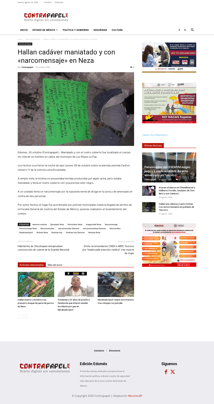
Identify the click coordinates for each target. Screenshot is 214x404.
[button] (192, 30)
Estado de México (43, 29)
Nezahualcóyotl (33, 39)
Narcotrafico (115, 228)
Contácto (48, 2)
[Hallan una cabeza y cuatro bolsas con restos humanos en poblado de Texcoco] (148, 207)
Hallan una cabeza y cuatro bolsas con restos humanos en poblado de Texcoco (176, 207)
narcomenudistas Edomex (94, 228)
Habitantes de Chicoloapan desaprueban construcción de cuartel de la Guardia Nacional (43, 248)
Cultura (117, 29)
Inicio (24, 29)
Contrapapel (27, 67)
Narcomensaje (111, 224)
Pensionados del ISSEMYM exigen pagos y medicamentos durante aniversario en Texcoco (167, 171)
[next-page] (25, 316)
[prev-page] (20, 316)
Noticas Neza (42, 232)
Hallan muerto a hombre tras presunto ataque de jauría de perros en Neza (36, 303)
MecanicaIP (135, 396)
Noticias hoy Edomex (75, 232)
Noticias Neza (94, 232)
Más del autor (55, 265)
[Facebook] (179, 30)
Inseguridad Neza (93, 224)
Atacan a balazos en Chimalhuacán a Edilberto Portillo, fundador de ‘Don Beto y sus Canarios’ (177, 190)
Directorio (59, 2)
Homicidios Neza (75, 224)
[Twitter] (184, 30)
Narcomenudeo (47, 228)
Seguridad (100, 29)
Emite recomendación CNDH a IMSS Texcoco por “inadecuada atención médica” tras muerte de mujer (108, 250)
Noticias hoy (56, 232)
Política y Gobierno (76, 29)
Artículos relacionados (32, 265)
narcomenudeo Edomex (68, 228)
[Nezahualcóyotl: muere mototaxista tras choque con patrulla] (116, 284)
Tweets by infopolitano (155, 135)
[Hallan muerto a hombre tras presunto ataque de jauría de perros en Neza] (36, 284)
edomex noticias (39, 224)
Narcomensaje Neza (28, 228)
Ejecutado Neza (57, 224)
